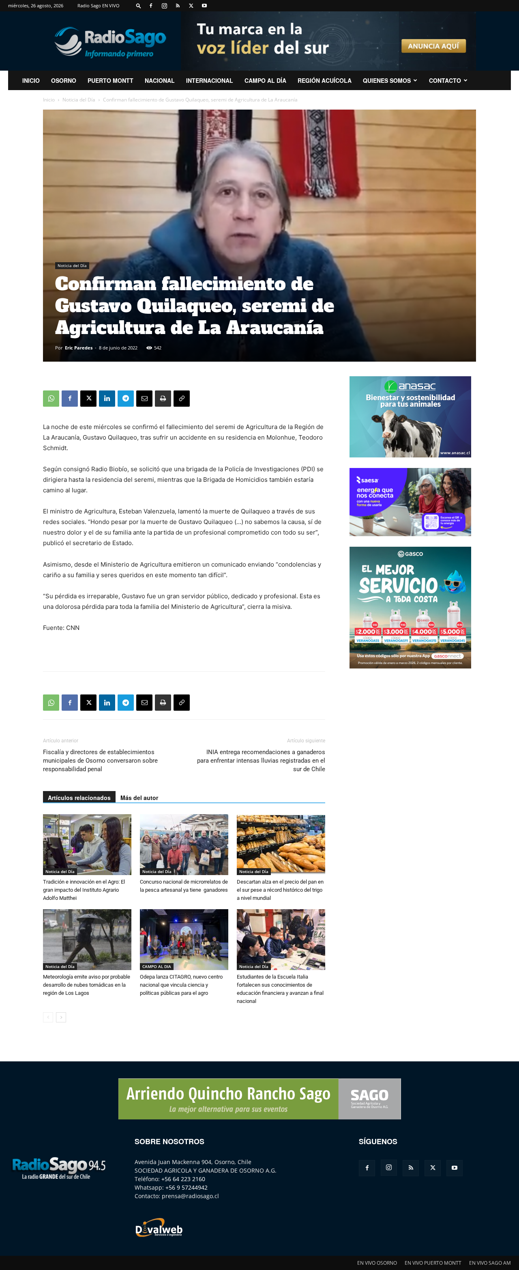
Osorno (63, 80)
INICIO (31, 80)
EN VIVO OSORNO (377, 1262)
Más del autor (139, 797)
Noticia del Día (78, 99)
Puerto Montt (110, 80)
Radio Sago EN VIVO (98, 5)
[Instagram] (164, 5)
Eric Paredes (78, 348)
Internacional (209, 80)
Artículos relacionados (79, 797)
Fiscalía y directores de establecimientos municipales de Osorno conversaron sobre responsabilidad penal (100, 760)
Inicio (49, 99)
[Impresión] (163, 398)
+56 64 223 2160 (183, 1179)
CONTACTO (445, 80)
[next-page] (61, 1017)
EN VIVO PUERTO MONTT (433, 1262)
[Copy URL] (182, 398)
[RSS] (178, 5)
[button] (139, 5)
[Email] (144, 398)
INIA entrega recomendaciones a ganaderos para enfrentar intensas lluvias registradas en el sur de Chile (261, 760)
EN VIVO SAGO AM (490, 1262)
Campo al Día (265, 80)
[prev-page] (48, 1017)
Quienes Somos (387, 80)
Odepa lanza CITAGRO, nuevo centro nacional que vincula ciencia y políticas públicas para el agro (181, 985)
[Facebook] (151, 5)
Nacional (160, 80)
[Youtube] (204, 5)
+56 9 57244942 (186, 1187)
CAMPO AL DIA (156, 966)
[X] (191, 5)
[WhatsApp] (51, 398)
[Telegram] (126, 398)
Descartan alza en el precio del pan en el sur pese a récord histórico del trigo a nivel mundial (280, 890)
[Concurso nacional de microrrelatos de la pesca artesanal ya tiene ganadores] (184, 844)
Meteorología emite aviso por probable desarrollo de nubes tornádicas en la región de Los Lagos (86, 985)
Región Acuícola (325, 80)
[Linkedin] (107, 398)
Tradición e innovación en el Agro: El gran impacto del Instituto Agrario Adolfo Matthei (84, 890)
